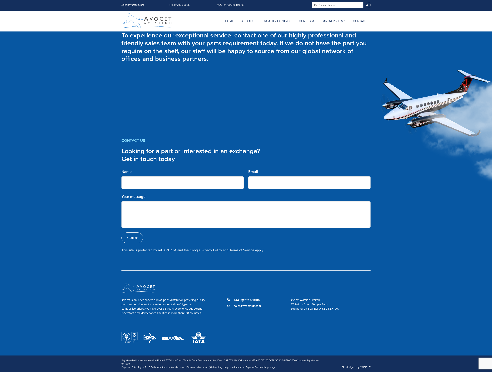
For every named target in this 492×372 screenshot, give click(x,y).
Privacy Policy (211, 250)
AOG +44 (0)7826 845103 (230, 5)
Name (126, 171)
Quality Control (277, 21)
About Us (248, 21)
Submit (133, 238)
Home (229, 21)
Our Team (306, 21)
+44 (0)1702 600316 (179, 5)
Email (253, 171)
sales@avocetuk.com (132, 5)
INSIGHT (365, 367)
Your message (133, 196)
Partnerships (332, 21)
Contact (360, 21)
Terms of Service (241, 250)
